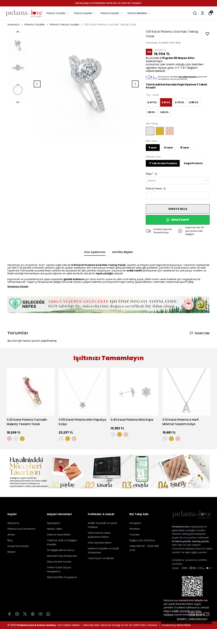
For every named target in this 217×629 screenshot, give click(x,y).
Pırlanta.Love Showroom (21, 529)
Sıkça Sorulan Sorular (59, 561)
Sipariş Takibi (54, 529)
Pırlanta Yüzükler (56, 13)
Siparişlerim (53, 523)
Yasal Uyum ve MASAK (101, 558)
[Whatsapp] (48, 614)
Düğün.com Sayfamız (142, 540)
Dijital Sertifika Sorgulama (62, 577)
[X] (25, 614)
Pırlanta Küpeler (83, 13)
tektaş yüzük (200, 541)
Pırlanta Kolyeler (110, 13)
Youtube (134, 534)
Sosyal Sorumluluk (18, 546)
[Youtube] (40, 614)
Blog (9, 540)
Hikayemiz (13, 523)
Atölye (11, 534)
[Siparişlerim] (202, 13)
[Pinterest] (33, 614)
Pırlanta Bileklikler (137, 13)
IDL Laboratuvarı (188, 76)
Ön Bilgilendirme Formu (60, 550)
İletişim (11, 552)
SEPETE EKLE (177, 209)
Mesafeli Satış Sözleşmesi (62, 556)
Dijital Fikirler (184, 625)
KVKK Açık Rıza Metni (99, 542)
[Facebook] (9, 614)
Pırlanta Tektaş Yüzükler (64, 24)
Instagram (135, 523)
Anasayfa (13, 24)
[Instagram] (17, 614)
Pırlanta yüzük (181, 541)
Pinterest (134, 529)
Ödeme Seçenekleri (58, 534)
